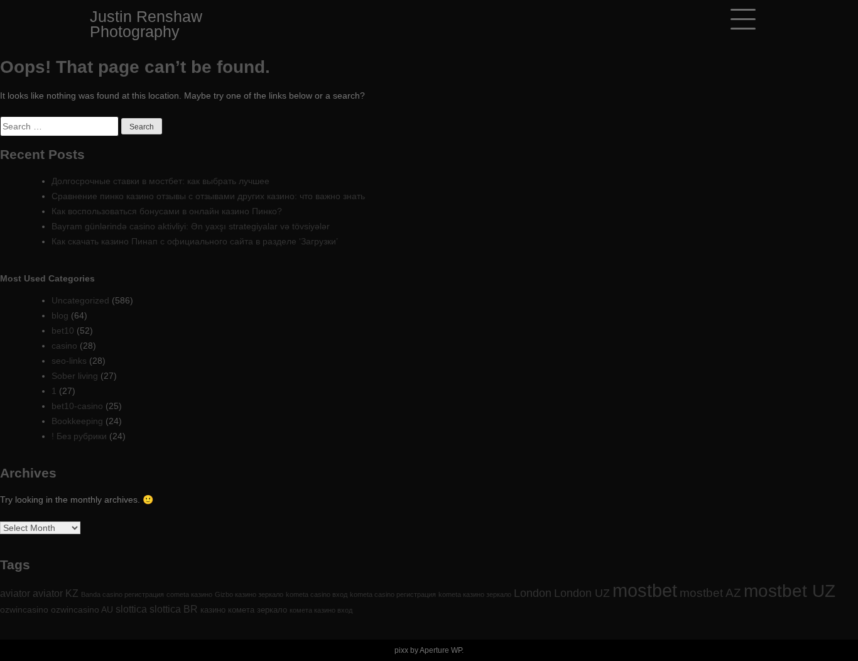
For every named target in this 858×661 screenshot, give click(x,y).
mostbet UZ (789, 591)
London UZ (582, 593)
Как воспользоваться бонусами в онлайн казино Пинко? (167, 211)
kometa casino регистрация (393, 594)
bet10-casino (77, 406)
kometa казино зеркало (474, 594)
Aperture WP (441, 650)
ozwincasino (24, 609)
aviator (15, 593)
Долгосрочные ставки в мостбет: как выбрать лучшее (160, 181)
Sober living (75, 376)
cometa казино (189, 594)
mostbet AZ (710, 592)
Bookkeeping (77, 421)
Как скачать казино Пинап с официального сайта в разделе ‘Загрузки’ (195, 241)
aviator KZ (56, 593)
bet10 (63, 330)
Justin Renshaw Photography (146, 24)
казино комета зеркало (243, 610)
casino (64, 346)
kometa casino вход (316, 594)
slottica (131, 609)
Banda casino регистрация (122, 594)
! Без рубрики (79, 436)
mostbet (644, 590)
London (532, 593)
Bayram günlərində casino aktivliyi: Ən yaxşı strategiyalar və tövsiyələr (191, 226)
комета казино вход (321, 610)
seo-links (69, 361)
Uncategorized (80, 300)
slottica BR (173, 609)
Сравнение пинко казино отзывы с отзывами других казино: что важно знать (208, 196)
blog (60, 315)
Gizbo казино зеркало (249, 594)
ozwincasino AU (82, 609)
